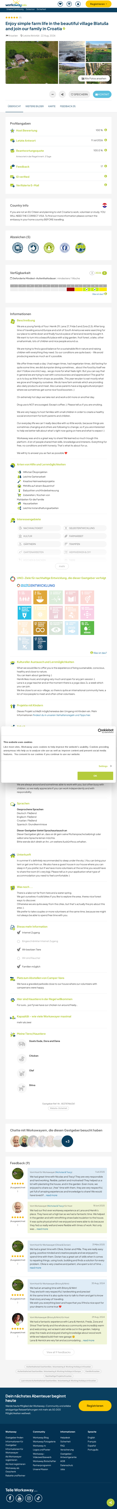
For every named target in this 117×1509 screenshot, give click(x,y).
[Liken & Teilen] (62, 94)
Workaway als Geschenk (12, 1470)
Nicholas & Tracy (64, 1172)
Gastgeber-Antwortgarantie (68, 1455)
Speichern (80, 94)
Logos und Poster (41, 1449)
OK (95, 775)
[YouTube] (19, 1498)
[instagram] (29, 1498)
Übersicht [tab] (14, 106)
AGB (62, 1461)
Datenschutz (66, 1465)
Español (92, 1445)
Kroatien (13, 35)
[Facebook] (10, 1498)
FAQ (62, 1445)
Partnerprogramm (42, 1465)
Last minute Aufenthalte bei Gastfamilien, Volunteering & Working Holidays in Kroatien (58, 1381)
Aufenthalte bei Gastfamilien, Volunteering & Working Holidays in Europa (49, 1371)
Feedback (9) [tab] (67, 106)
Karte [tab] (51, 106)
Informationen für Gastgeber (14, 1443)
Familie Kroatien (92, 1371)
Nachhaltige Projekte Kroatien (58, 1376)
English (91, 1437)
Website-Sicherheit (58, 1108)
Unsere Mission (40, 1469)
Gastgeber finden (14, 1437)
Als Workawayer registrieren (13, 1458)
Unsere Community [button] (15, 9)
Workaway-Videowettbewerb (42, 1455)
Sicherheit (41, 9)
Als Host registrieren (15, 1464)
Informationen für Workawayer (14, 1451)
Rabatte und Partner (15, 1475)
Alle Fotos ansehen (95, 78)
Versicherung (67, 1449)
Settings (103, 766)
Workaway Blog (41, 1437)
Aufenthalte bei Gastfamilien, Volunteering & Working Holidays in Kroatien (58, 1367)
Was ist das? (100, 652)
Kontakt (103, 94)
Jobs (62, 1469)
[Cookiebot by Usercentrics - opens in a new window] (100, 731)
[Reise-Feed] (69, 4)
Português (93, 1449)
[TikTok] (38, 1498)
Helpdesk (65, 1437)
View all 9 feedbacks (59, 1352)
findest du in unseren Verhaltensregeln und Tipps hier (61, 715)
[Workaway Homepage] (16, 3)
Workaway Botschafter (44, 1461)
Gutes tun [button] (30, 9)
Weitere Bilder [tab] (34, 106)
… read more (50, 1195)
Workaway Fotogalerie (44, 1441)
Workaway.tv (39, 1445)
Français (92, 1441)
